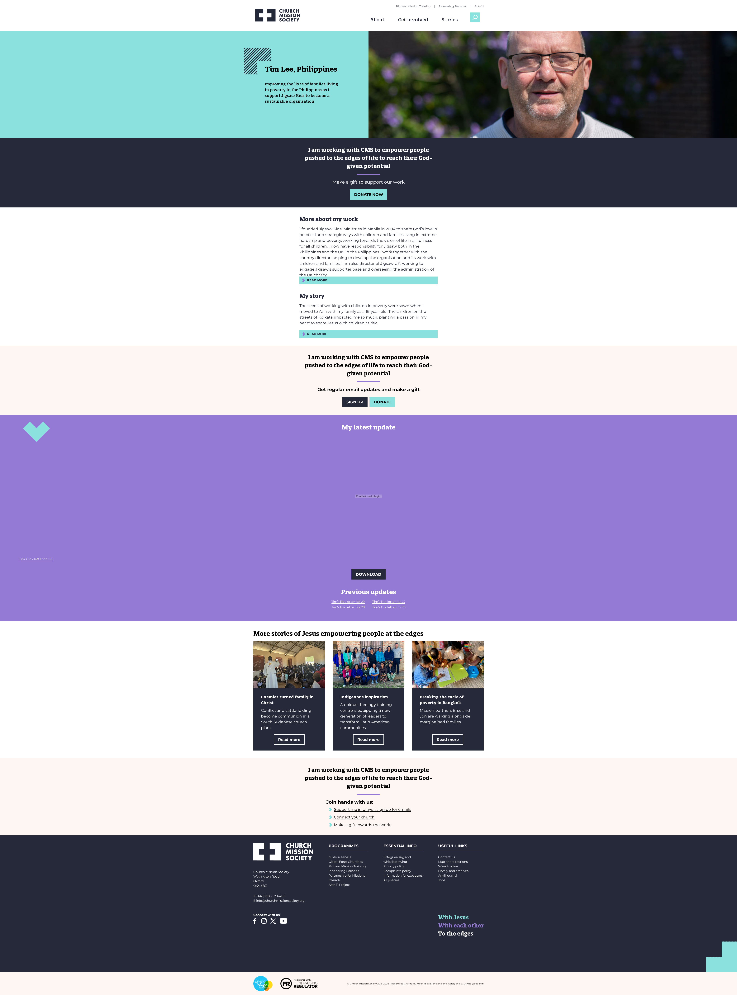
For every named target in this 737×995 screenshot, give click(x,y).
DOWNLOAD (368, 574)
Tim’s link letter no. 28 (348, 607)
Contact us (446, 857)
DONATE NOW (368, 194)
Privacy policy (393, 866)
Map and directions (453, 862)
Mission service (340, 857)
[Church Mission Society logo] (280, 15)
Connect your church (354, 817)
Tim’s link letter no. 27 (388, 602)
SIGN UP (354, 402)
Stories (450, 19)
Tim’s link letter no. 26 (389, 607)
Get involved (413, 19)
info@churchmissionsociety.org (280, 901)
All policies (391, 880)
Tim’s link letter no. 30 (36, 559)
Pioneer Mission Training (413, 6)
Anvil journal (447, 875)
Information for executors (403, 875)
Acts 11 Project (339, 885)
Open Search (475, 17)
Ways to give (448, 866)
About (377, 19)
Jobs (441, 880)
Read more (289, 739)
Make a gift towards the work (362, 824)
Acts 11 (479, 6)
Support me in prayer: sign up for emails (372, 809)
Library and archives (453, 871)
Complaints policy (397, 871)
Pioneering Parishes (453, 6)
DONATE (382, 402)
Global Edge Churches (346, 862)
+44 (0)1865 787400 (271, 896)
